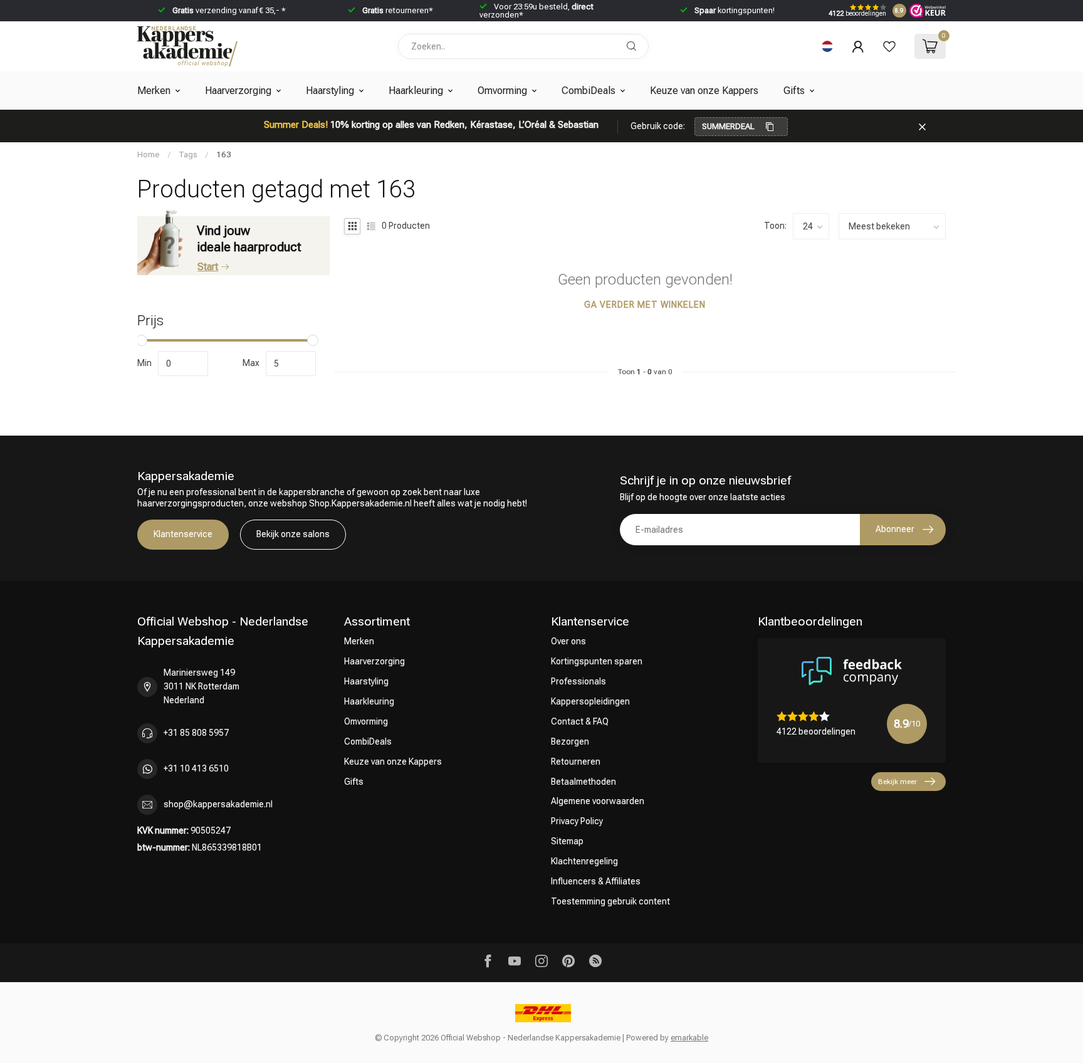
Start (207, 267)
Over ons (568, 641)
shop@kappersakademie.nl (218, 804)
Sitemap (567, 841)
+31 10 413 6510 (196, 768)
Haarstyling (330, 91)
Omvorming (502, 91)
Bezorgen (570, 741)
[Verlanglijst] (889, 46)
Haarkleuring (416, 91)
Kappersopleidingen (590, 701)
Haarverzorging (238, 91)
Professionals (578, 681)
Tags (188, 154)
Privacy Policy (577, 821)
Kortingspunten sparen (596, 661)
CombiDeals (588, 91)
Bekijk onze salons (293, 534)
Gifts (794, 91)
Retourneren (575, 762)
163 (223, 154)
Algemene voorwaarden (597, 801)
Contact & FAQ (580, 721)
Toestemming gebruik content (610, 901)
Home (148, 154)
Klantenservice (183, 534)
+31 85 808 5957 (196, 733)
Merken (153, 91)
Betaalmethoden (583, 782)
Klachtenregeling (584, 861)
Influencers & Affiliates (596, 881)
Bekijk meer (897, 781)
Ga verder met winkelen (645, 305)
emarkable (689, 1037)
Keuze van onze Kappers (704, 91)
